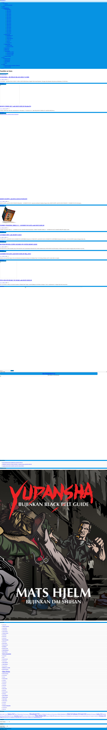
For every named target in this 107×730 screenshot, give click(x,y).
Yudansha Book (7, 60)
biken (16, 714)
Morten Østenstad (4, 675)
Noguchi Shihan (4, 678)
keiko (99, 714)
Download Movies (5, 7)
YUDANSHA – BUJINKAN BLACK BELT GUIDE (14, 77)
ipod (83, 714)
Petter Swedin (4, 688)
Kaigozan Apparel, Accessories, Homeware (12, 65)
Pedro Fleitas (4, 685)
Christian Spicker (5, 633)
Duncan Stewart (5, 644)
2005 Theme (9, 20)
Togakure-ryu (9, 42)
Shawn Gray (5, 697)
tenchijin (13, 717)
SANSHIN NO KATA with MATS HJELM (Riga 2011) (15, 254)
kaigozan (94, 714)
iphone (76, 714)
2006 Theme (9, 21)
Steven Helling (4, 702)
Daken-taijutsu (21, 714)
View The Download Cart (48, 373)
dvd (41, 714)
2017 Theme (9, 31)
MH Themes (9, 729)
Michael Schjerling (5, 673)
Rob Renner (4, 693)
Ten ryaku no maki (24, 717)
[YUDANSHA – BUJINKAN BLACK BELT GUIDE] (3, 74)
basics (11, 714)
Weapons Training (7, 56)
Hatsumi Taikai (9, 45)
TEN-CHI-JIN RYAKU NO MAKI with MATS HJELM (16, 280)
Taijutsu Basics (7, 50)
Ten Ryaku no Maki (10, 51)
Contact (3, 6)
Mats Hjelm (6, 671)
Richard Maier (4, 690)
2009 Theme (9, 25)
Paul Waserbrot (4, 683)
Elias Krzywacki (5, 648)
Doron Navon (4, 643)
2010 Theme (9, 27)
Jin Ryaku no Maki (10, 54)
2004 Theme (9, 18)
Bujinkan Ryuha (7, 34)
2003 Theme (9, 17)
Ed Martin (4, 646)
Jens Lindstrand (4, 655)
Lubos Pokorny (5, 664)
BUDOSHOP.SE (4, 79)
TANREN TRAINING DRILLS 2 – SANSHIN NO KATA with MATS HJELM (22, 225)
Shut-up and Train (7, 66)
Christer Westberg (5, 631)
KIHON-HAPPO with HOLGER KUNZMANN (13, 199)
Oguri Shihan (4, 680)
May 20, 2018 (1, 79)
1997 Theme (9, 9)
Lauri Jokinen (5, 662)
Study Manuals (7, 61)
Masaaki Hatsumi (5, 669)
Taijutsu (102, 716)
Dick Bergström (4, 641)
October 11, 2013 (1, 201)
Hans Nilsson (5, 651)
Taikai (2, 717)
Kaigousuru (89, 714)
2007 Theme (9, 22)
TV (2, 68)
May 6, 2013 (1, 237)
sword (97, 715)
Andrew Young (4, 624)
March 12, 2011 (1, 256)
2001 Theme (9, 14)
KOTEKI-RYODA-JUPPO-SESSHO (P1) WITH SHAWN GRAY (18, 244)
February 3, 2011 (1, 282)
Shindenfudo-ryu (10, 35)
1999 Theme (9, 11)
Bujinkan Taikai (7, 44)
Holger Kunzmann (6, 653)
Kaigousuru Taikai (10, 46)
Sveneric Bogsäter (6, 705)
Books (3, 57)
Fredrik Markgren (5, 650)
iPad (70, 714)
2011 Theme (9, 28)
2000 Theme (9, 12)
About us (6, 3)
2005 (1, 714)
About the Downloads (8, 5)
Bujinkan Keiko (7, 8)
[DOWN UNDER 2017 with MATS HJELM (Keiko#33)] (10, 103)
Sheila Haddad (4, 698)
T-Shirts (3, 64)
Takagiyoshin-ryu (10, 38)
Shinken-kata (6, 49)
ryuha (52, 715)
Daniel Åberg (4, 636)
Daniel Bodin (4, 634)
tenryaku (18, 717)
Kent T (3, 657)
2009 (6, 714)
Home (3, 2)
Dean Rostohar (5, 639)
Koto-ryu (8, 41)
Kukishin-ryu (9, 36)
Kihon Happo (8, 715)
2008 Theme (9, 24)
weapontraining (38, 717)
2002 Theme (9, 15)
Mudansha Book (7, 58)
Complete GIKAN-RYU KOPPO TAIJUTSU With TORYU (13, 465)
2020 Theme (9, 33)
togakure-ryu (30, 717)
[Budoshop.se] (53, 0)
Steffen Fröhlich (4, 700)
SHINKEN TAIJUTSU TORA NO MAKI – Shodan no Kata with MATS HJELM (17, 464)
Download (35, 714)
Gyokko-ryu (9, 39)
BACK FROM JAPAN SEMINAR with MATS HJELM (12, 462)
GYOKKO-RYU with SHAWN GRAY (11, 235)
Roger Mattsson (5, 695)
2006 (4, 714)
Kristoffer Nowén (4, 660)
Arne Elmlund (4, 628)
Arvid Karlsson (4, 629)
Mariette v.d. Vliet (6, 667)
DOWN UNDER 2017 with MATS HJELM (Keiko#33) (15, 106)
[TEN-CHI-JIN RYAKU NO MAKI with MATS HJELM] (8, 277)
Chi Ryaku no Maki (10, 53)
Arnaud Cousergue (5, 626)
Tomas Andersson (4, 707)
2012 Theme (9, 30)
